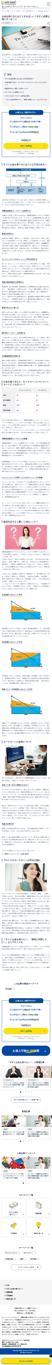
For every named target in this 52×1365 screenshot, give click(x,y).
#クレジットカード (11, 1253)
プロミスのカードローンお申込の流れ (17, 96)
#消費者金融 (9, 1259)
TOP (7, 1285)
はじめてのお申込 (26, 1361)
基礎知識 (9, 1292)
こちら (32, 153)
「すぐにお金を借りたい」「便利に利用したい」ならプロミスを (26, 99)
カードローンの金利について (14, 92)
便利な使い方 (11, 1299)
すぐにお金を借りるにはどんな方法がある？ (19, 79)
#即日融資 (8, 989)
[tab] (20, 1092)
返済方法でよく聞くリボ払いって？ (16, 88)
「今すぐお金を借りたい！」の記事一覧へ (26, 1100)
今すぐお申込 (26, 145)
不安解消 (9, 1295)
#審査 (21, 1259)
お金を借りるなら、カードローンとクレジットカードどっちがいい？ (26, 83)
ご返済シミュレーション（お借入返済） (17, 854)
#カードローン (28, 1253)
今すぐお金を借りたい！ (15, 1289)
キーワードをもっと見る (26, 1267)
